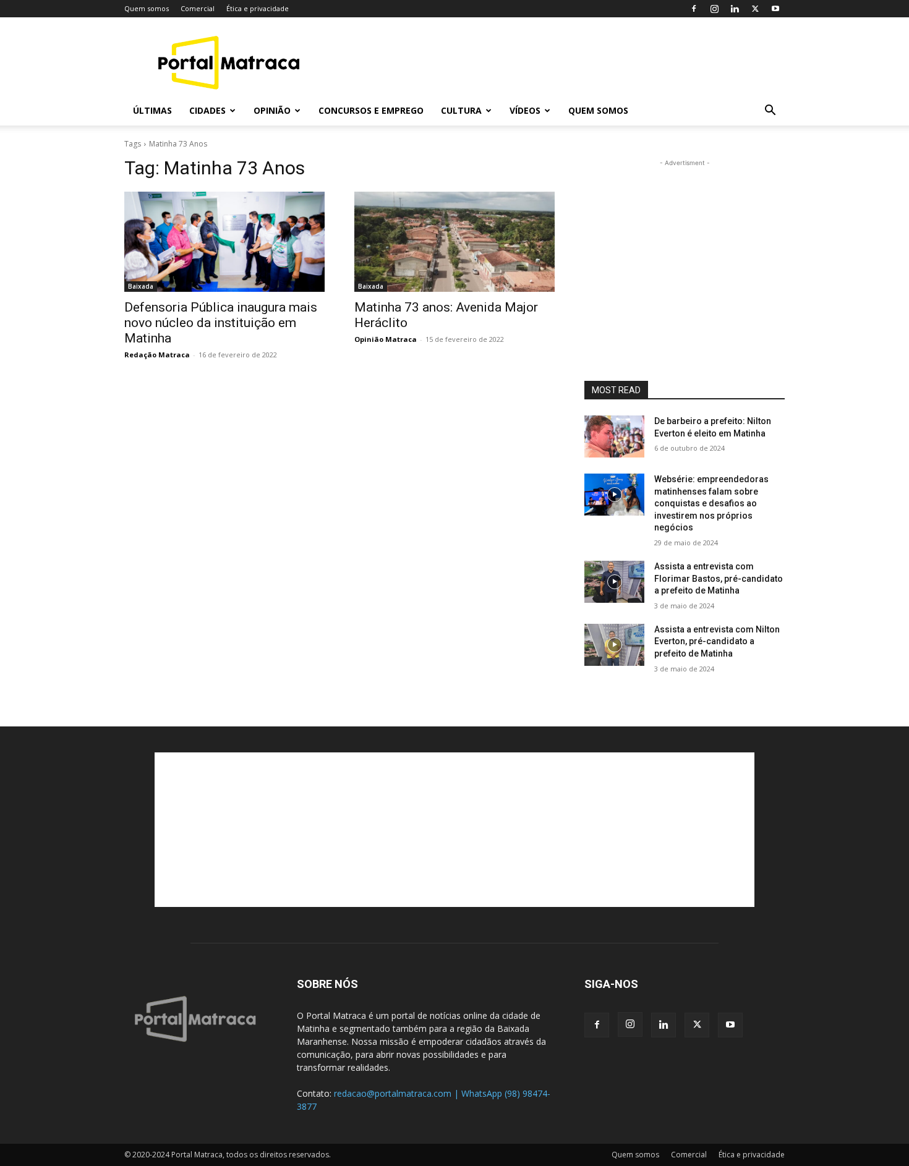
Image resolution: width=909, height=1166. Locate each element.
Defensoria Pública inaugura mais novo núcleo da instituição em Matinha (220, 323)
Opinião (272, 110)
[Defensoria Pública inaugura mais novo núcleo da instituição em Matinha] (224, 242)
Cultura (461, 110)
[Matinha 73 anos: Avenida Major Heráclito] (454, 242)
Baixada (140, 286)
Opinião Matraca (385, 339)
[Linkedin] (734, 8)
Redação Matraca (157, 354)
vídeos (525, 110)
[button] (770, 111)
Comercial (198, 8)
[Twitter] (755, 8)
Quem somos (146, 8)
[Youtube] (775, 8)
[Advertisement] (560, 62)
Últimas (152, 110)
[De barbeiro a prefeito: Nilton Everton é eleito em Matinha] (614, 436)
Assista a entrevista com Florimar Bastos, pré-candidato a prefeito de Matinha (718, 578)
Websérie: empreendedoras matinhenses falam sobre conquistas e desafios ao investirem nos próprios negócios (711, 503)
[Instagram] (714, 8)
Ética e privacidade (257, 8)
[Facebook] (694, 8)
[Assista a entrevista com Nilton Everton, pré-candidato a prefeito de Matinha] (614, 645)
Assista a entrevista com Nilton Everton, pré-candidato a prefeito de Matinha (717, 641)
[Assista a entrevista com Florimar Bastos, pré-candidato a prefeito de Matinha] (614, 582)
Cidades (207, 110)
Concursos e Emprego (371, 110)
